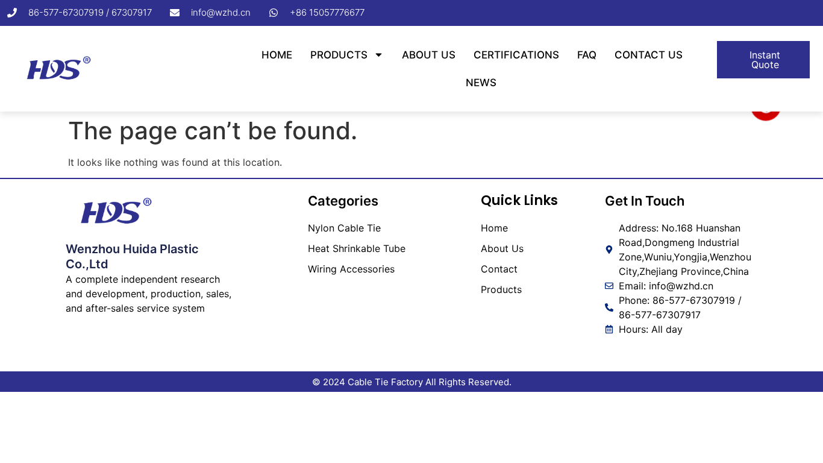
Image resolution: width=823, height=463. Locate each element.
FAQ (586, 55)
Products (339, 55)
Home (276, 55)
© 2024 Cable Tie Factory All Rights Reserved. (412, 382)
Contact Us (649, 55)
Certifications (516, 55)
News (481, 83)
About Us (428, 55)
